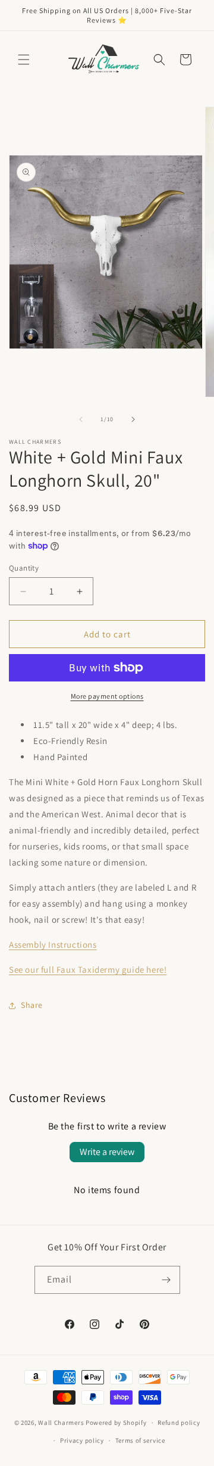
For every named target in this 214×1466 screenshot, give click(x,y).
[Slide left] (81, 419)
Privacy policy (82, 1440)
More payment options (107, 696)
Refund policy (179, 1422)
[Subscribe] (166, 1280)
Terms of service (140, 1440)
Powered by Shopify (116, 1422)
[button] (24, 59)
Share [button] (32, 1005)
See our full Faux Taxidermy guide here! (87, 969)
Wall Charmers (61, 1422)
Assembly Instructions (53, 944)
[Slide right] (133, 419)
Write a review (107, 1152)
